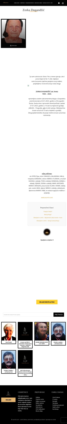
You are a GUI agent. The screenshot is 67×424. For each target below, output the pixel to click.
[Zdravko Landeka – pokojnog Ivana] (58, 331)
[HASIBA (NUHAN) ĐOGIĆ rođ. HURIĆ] (42, 331)
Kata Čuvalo (9, 342)
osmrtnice (30, 419)
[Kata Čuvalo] (9, 331)
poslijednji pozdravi (39, 419)
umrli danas (23, 419)
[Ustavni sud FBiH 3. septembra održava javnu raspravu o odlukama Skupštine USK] (25, 331)
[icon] (58, 3)
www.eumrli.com (47, 197)
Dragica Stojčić (48, 211)
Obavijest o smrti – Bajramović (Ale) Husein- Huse (47, 217)
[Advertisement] (14, 76)
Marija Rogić (47, 214)
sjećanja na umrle (51, 419)
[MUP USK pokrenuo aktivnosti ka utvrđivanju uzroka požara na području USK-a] (25, 360)
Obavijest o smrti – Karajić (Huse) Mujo (48, 221)
